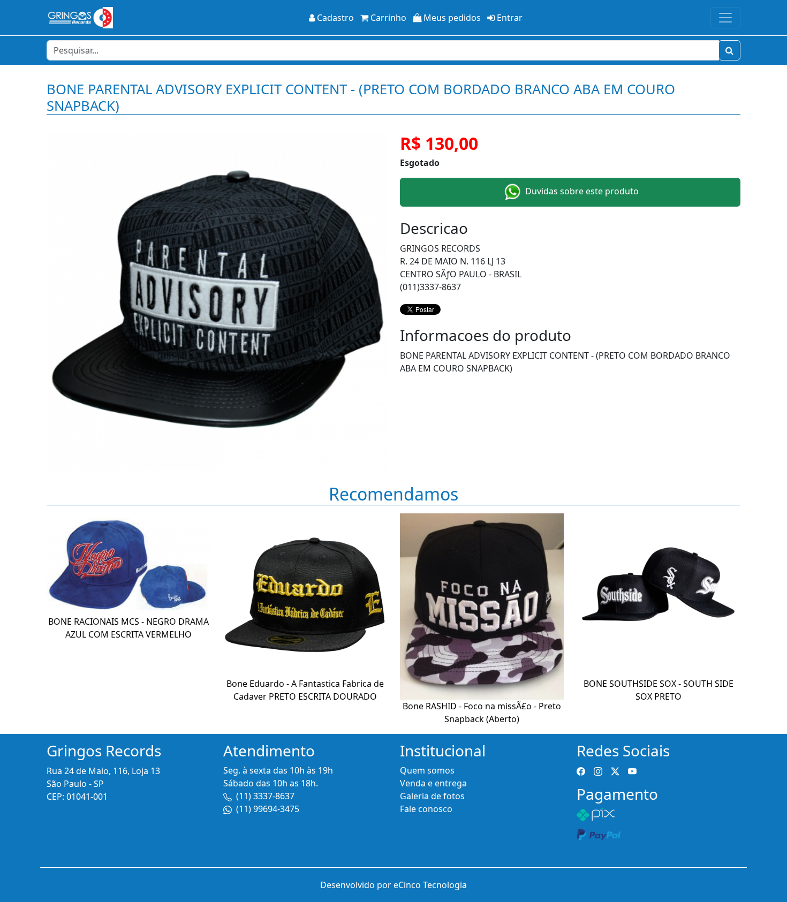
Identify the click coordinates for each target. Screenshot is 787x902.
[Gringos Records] (80, 17)
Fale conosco (426, 809)
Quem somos (427, 770)
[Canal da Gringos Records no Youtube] (632, 770)
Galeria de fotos (432, 796)
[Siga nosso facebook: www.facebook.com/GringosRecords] (581, 770)
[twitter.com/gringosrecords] (615, 770)
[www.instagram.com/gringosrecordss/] (598, 770)
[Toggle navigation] (725, 17)
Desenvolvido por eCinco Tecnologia (393, 885)
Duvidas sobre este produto (581, 192)
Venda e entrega (433, 783)
